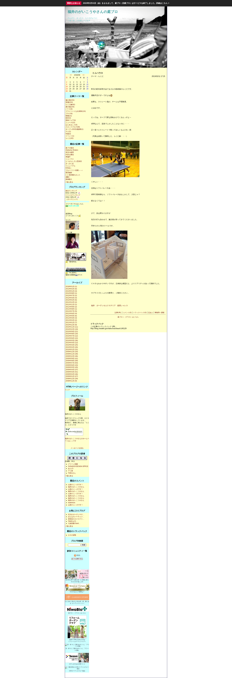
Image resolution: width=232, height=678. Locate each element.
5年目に (68, 168)
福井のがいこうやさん (76, 487)
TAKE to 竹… (72, 521)
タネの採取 (72, 535)
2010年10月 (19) (72, 329)
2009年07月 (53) (72, 363)
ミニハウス (70, 159)
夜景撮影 (69, 173)
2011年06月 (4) (71, 313)
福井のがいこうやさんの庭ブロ (93, 12)
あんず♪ (71, 468)
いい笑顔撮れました (73, 175)
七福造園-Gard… (74, 523)
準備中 (68, 157)
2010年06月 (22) (72, 338)
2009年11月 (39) (72, 354)
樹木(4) (68, 118)
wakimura (71, 503)
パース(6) (69, 109)
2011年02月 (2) (71, 320)
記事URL (118, 313)
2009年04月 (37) (72, 370)
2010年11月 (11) (72, 327)
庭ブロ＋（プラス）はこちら (128, 317)
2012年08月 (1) (71, 293)
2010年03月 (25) (72, 345)
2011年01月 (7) (71, 322)
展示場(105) (70, 107)
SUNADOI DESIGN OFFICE (78, 466)
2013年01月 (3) (71, 291)
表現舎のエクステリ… (76, 519)
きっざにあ (70, 164)
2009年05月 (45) (72, 367)
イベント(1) (70, 136)
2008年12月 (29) (72, 379)
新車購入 (69, 179)
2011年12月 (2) (71, 302)
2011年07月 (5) (71, 311)
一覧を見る (69, 182)
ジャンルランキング (73, 195)
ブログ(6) (69, 113)
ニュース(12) (70, 122)
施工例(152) (70, 100)
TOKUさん (72, 473)
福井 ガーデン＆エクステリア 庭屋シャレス (109, 306)
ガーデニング (72, 199)
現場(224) (69, 102)
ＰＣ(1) (68, 131)
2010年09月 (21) (72, 331)
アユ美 (70, 471)
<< (71, 75)
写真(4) (68, 134)
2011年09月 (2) (71, 307)
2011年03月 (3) (71, 318)
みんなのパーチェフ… (76, 517)
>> (83, 75)
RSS (78, 555)
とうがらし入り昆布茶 (74, 161)
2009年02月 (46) (72, 374)
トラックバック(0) (139, 313)
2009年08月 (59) (72, 361)
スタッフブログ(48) (73, 127)
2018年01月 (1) (71, 286)
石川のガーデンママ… (76, 514)
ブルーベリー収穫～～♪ (74, 170)
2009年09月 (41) (72, 358)
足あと (150, 313)
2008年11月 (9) (71, 381)
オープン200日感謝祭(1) (74, 129)
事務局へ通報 (159, 313)
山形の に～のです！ (75, 485)
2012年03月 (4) (71, 298)
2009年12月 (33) (72, 352)
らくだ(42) (69, 138)
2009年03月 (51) (72, 372)
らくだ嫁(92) (70, 104)
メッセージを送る (77, 448)
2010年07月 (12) (72, 336)
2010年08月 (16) (72, 334)
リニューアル (70, 166)
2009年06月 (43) (72, 365)
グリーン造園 (73, 464)
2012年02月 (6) (71, 300)
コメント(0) (127, 313)
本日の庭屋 (70, 152)
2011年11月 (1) (71, 304)
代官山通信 (70, 155)
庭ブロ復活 (70, 148)
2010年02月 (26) (72, 347)
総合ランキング (71, 191)
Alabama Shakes (72, 150)
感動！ (68, 177)
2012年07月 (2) (71, 295)
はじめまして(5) (71, 125)
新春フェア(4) (71, 120)
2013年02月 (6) (71, 289)
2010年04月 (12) (72, 343)
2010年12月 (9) (71, 325)
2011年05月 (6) (71, 316)
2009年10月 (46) (72, 356)
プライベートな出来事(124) (76, 111)
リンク (67, 390)
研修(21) (69, 116)
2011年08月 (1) (71, 309)
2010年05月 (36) (72, 340)
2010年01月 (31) (72, 349)
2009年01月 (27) (72, 376)
